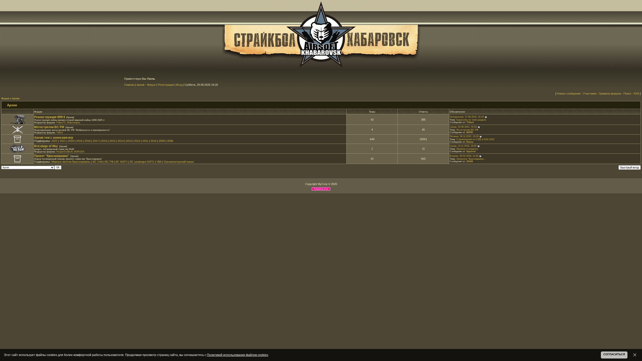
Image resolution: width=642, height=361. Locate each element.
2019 (79, 140)
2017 (96, 140)
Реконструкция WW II (49, 117)
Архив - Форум (146, 84)
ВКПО (469, 132)
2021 (63, 140)
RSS (636, 93)
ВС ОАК (98, 161)
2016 (104, 140)
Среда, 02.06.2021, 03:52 (463, 127)
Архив (16, 98)
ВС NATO (122, 161)
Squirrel (471, 151)
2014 (121, 140)
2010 (153, 140)
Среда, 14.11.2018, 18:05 (463, 146)
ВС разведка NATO (142, 161)
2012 (137, 140)
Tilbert (470, 122)
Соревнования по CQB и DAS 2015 (475, 139)
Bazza (469, 142)
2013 (129, 140)
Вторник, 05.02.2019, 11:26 (464, 156)
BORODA (79, 151)
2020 (71, 140)
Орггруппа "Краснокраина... (471, 159)
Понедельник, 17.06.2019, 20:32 (467, 117)
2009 (162, 140)
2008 (170, 140)
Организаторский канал (179, 161)
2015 (112, 140)
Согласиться (614, 354)
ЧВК (159, 161)
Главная (129, 84)
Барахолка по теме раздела (471, 120)
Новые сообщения (569, 93)
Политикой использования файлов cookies (237, 354)
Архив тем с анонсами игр (53, 137)
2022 (54, 140)
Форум (5, 98)
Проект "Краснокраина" (51, 156)
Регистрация (166, 84)
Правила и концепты (467, 149)
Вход (179, 84)
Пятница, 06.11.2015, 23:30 (464, 136)
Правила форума (610, 93)
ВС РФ (109, 161)
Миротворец (73, 122)
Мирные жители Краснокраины (71, 161)
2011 (145, 140)
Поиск (627, 93)
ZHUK (469, 161)
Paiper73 (60, 122)
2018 (88, 140)
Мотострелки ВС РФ (49, 127)
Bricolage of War (46, 146)
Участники (589, 93)
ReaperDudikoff (64, 151)
